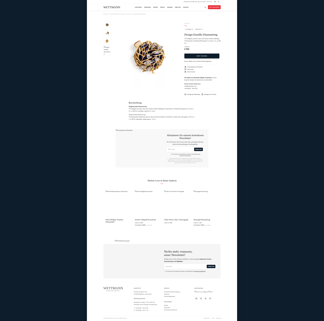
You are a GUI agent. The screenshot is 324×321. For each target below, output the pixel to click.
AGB (213, 318)
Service (162, 7)
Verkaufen (147, 7)
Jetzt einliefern (214, 7)
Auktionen (138, 7)
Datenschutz (206, 318)
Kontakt (186, 7)
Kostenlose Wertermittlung (172, 292)
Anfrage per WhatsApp (193, 94)
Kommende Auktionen (170, 310)
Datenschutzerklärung (185, 155)
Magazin (170, 7)
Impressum (218, 318)
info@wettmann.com (190, 86)
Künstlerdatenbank (169, 296)
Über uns (178, 7)
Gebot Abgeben (202, 56)
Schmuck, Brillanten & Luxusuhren (117, 14)
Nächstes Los (198, 29)
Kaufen (155, 7)
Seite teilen (190, 69)
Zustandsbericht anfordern (195, 67)
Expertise (166, 294)
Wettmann (111, 7)
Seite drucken (191, 72)
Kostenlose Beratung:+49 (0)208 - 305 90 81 (198, 1)
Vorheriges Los (189, 29)
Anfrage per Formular (210, 94)
